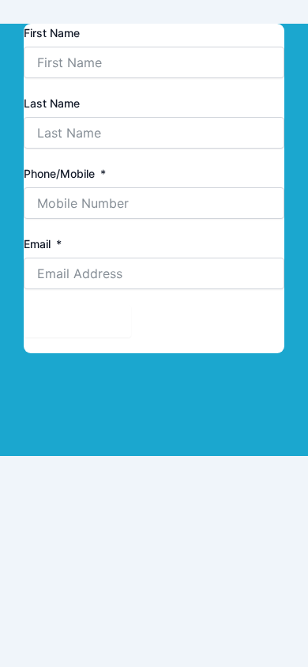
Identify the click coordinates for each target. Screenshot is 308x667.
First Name (52, 33)
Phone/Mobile (59, 173)
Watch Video (77, 321)
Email (37, 244)
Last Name (52, 103)
